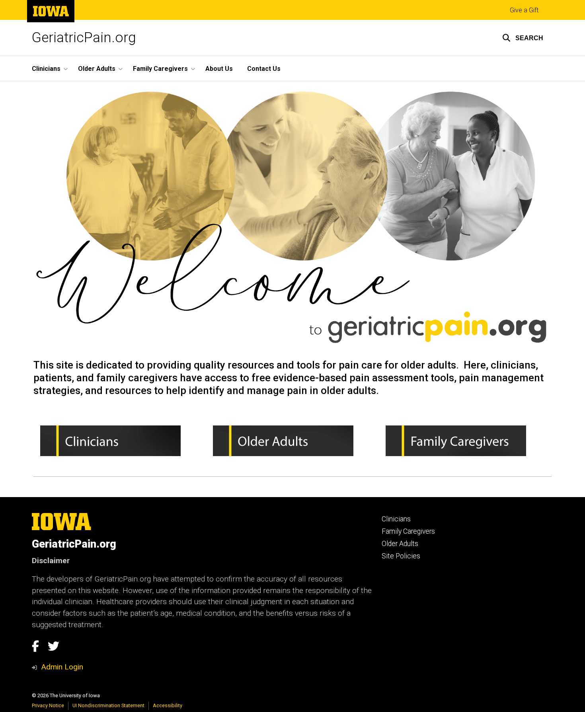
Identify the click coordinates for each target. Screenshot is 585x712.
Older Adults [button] (96, 68)
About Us (219, 68)
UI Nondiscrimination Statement (108, 705)
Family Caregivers (408, 531)
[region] (292, 444)
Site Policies (401, 556)
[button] (522, 38)
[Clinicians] (119, 440)
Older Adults (400, 544)
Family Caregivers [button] (160, 68)
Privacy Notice (48, 705)
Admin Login (62, 666)
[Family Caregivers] (465, 440)
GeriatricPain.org (84, 38)
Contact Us (264, 68)
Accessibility (167, 705)
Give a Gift (524, 10)
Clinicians (396, 519)
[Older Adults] (292, 440)
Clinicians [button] (46, 68)
